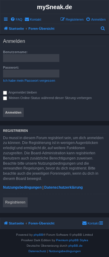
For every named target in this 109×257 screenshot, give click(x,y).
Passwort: (11, 67)
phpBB (38, 234)
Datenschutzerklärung (63, 187)
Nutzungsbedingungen (22, 187)
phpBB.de (75, 245)
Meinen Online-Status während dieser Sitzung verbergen (50, 98)
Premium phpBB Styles (72, 240)
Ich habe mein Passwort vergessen (29, 80)
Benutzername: (15, 52)
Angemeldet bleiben (22, 92)
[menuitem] (16, 19)
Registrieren (15, 202)
